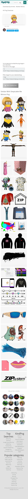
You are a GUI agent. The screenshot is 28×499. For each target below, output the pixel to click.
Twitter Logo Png (8, 459)
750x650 (3, 111)
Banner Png (14, 485)
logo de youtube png (8, 447)
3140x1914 (4, 358)
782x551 (3, 276)
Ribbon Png (8, 464)
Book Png (14, 481)
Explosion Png (19, 468)
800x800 (17, 204)
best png (8, 440)
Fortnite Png (19, 469)
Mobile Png (8, 468)
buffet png (8, 444)
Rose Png (8, 462)
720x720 (3, 370)
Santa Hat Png (8, 461)
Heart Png (8, 469)
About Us (20, 436)
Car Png (14, 474)
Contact (19, 437)
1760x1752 (15, 219)
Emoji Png (14, 479)
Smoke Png (19, 462)
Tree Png (20, 461)
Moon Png (19, 464)
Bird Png (14, 476)
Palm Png (20, 457)
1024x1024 (4, 204)
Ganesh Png (14, 483)
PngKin (8, 466)
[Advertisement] (14, 47)
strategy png (8, 449)
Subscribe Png (8, 457)
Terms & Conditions (19, 439)
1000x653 (3, 248)
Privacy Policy (20, 443)
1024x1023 (18, 191)
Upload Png (19, 444)
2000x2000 (18, 276)
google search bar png (8, 442)
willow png (8, 438)
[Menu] (24, 2)
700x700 (3, 219)
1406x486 (3, 387)
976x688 (3, 231)
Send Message (10, 30)
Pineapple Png (14, 478)
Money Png (14, 472)
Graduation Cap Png (19, 466)
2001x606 (3, 322)
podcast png (8, 445)
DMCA (16, 30)
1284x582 (13, 370)
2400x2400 (18, 287)
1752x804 (3, 266)
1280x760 (3, 305)
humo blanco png (8, 451)
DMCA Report (20, 441)
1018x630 (3, 340)
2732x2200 (4, 287)
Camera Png (19, 459)
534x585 (16, 174)
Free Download (11, 85)
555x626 (3, 191)
